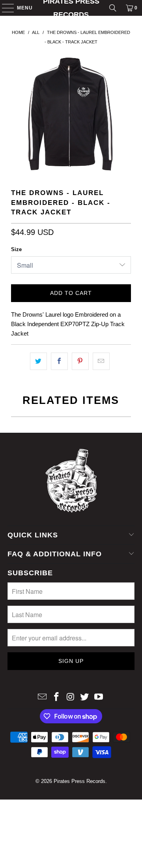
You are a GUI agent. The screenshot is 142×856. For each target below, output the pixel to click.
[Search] (112, 8)
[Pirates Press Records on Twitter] (85, 697)
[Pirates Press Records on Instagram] (71, 697)
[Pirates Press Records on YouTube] (99, 697)
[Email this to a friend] (101, 361)
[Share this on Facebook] (59, 361)
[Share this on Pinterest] (80, 361)
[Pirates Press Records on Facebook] (56, 697)
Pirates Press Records (71, 8)
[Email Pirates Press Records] (43, 697)
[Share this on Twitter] (38, 361)
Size (16, 249)
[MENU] (4, 8)
